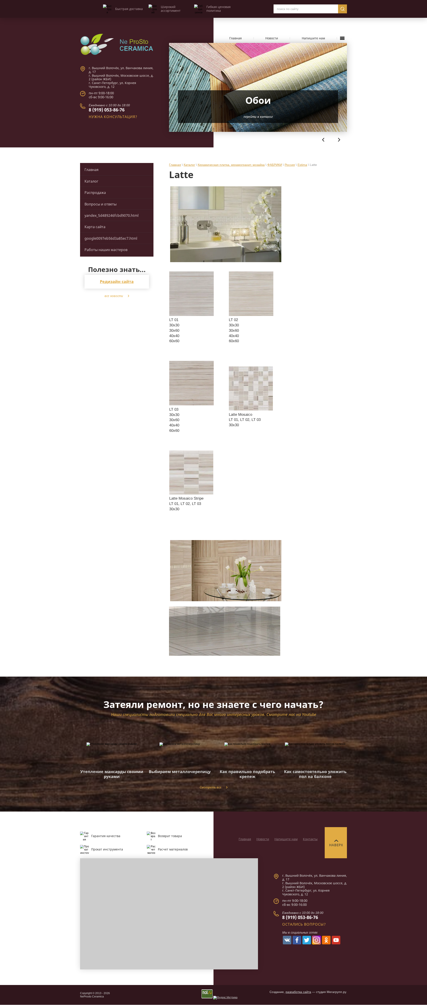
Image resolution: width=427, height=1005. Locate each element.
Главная (175, 165)
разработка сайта (298, 992)
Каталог (189, 165)
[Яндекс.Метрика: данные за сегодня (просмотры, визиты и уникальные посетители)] (225, 997)
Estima (302, 165)
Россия (290, 165)
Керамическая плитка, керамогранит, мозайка (231, 165)
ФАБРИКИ (274, 165)
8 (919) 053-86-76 (107, 110)
